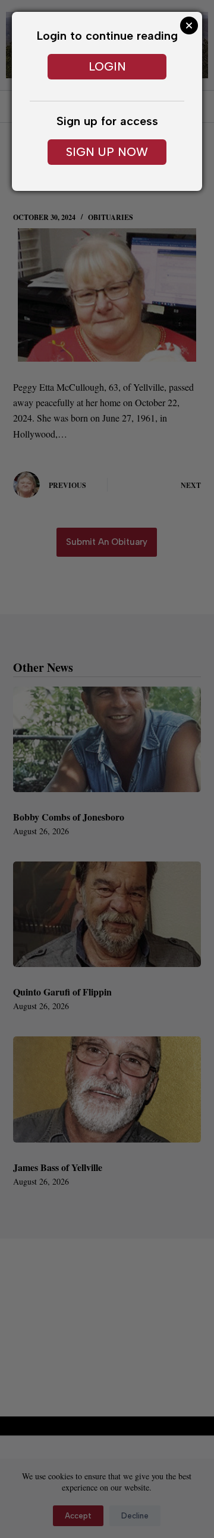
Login (107, 66)
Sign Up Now (107, 152)
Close (189, 25)
